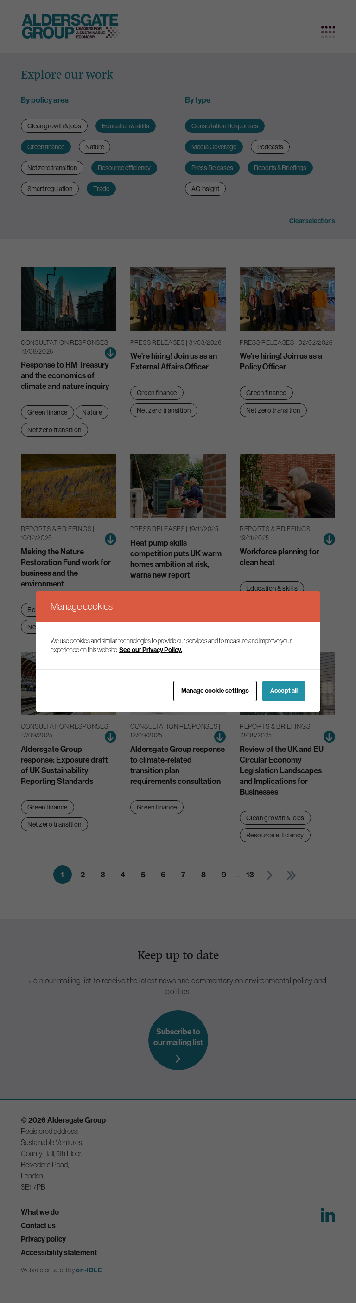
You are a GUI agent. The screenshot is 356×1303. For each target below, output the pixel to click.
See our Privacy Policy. (150, 649)
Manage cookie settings (215, 690)
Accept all (284, 690)
